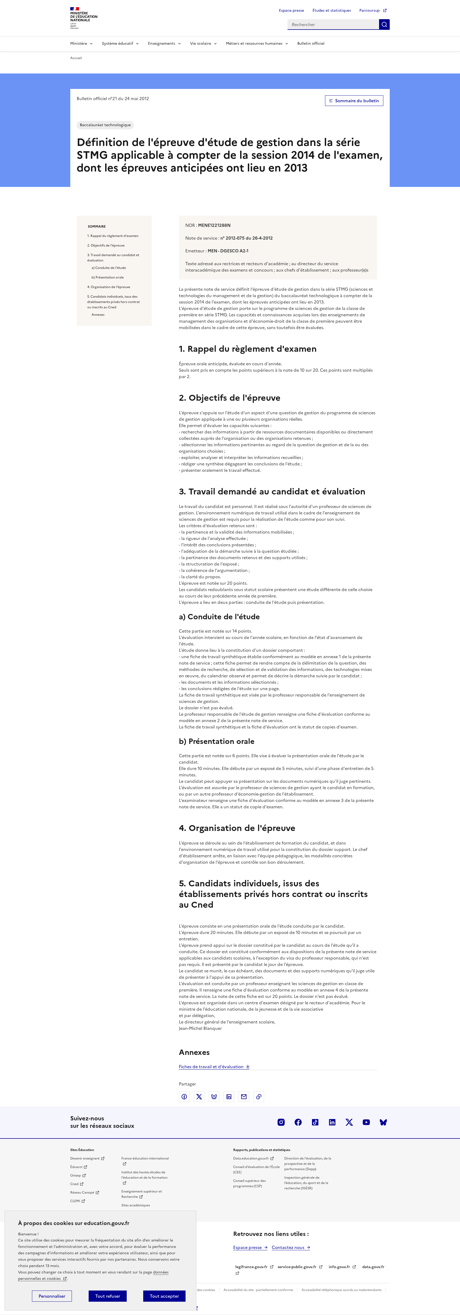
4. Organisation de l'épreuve (108, 287)
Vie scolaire (200, 43)
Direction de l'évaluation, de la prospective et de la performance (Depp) (307, 1163)
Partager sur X (199, 1096)
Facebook (298, 1122)
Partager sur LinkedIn (229, 1096)
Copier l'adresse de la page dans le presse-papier (258, 1096)
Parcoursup (370, 10)
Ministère (78, 43)
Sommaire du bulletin (357, 100)
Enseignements (161, 43)
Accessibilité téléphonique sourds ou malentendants (342, 1290)
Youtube (366, 1122)
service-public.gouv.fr (297, 1267)
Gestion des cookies (200, 1290)
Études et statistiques (332, 10)
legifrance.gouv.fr (251, 1267)
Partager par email (244, 1096)
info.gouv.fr (339, 1267)
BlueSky (383, 1122)
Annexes (98, 314)
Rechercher (384, 24)
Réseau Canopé (82, 1192)
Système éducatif (117, 43)
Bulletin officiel (311, 43)
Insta (281, 1122)
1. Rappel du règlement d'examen (112, 235)
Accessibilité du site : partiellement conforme (259, 1290)
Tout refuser (107, 1296)
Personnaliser (52, 1296)
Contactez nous (288, 1247)
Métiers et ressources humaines (254, 43)
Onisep (75, 1175)
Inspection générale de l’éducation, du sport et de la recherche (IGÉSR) (306, 1183)
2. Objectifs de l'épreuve (106, 245)
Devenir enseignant (85, 1158)
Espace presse (291, 10)
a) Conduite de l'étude (109, 267)
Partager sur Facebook (184, 1096)
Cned (74, 1184)
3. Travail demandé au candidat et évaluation (113, 258)
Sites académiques (135, 1205)
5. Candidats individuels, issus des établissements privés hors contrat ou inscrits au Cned (113, 302)
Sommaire (97, 226)
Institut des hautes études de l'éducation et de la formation (144, 1175)
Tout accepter (164, 1296)
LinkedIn (332, 1122)
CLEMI (75, 1201)
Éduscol (76, 1167)
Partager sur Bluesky (214, 1096)
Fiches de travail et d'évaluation (211, 1066)
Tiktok (315, 1122)
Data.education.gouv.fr (251, 1158)
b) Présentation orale (108, 277)
